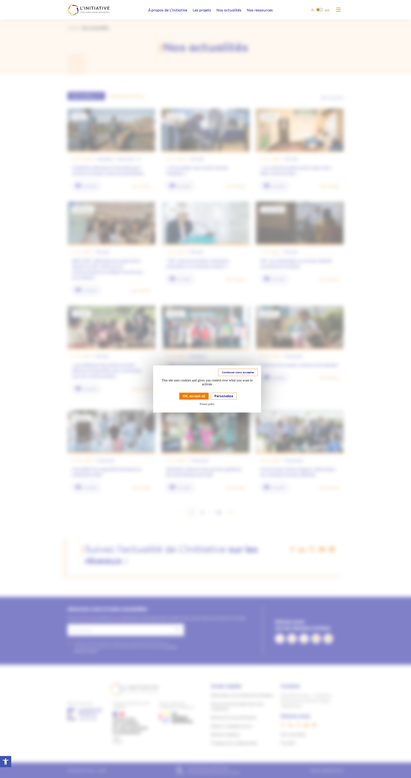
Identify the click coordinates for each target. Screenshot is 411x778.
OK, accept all (194, 395)
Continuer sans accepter (238, 372)
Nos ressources (260, 9)
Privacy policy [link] (207, 404)
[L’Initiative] (89, 9)
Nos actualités (228, 9)
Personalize (223, 395)
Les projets (202, 9)
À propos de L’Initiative (167, 9)
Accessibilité (5, 761)
